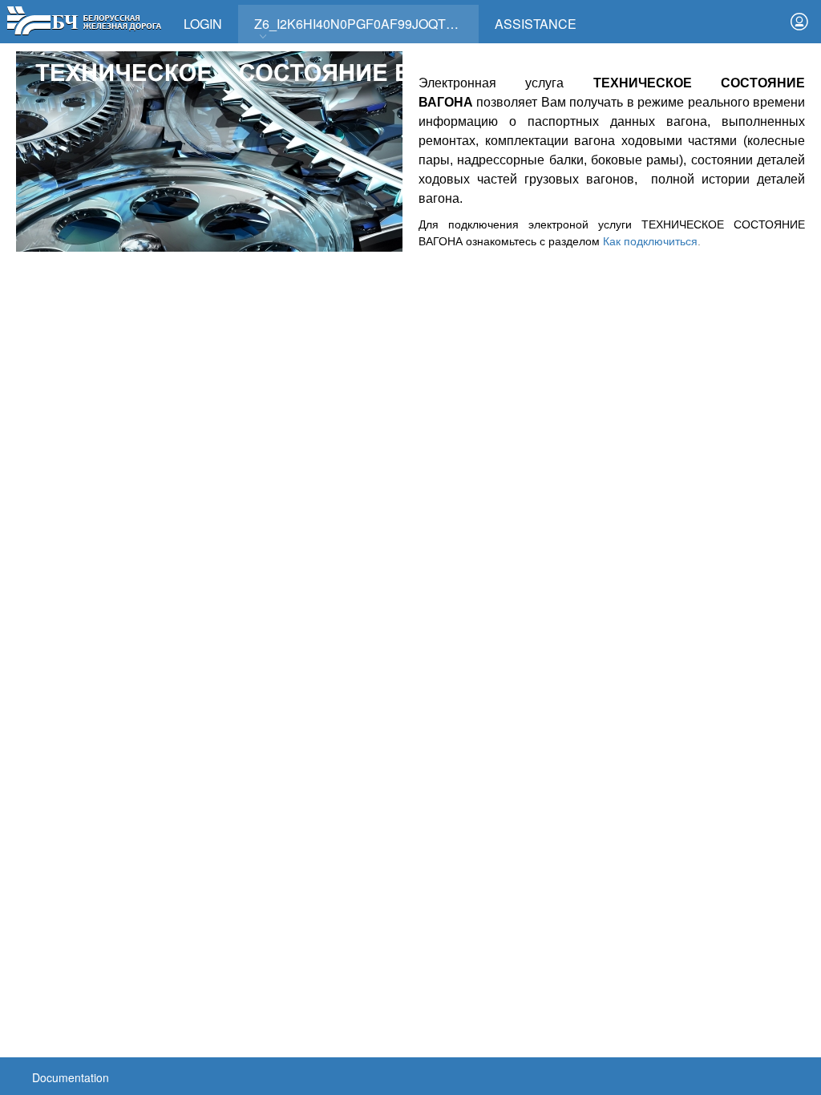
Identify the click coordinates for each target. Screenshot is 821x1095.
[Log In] (799, 21)
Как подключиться (650, 241)
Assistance (535, 23)
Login (203, 23)
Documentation (70, 1077)
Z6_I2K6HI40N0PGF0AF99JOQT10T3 (364, 23)
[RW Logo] (83, 19)
